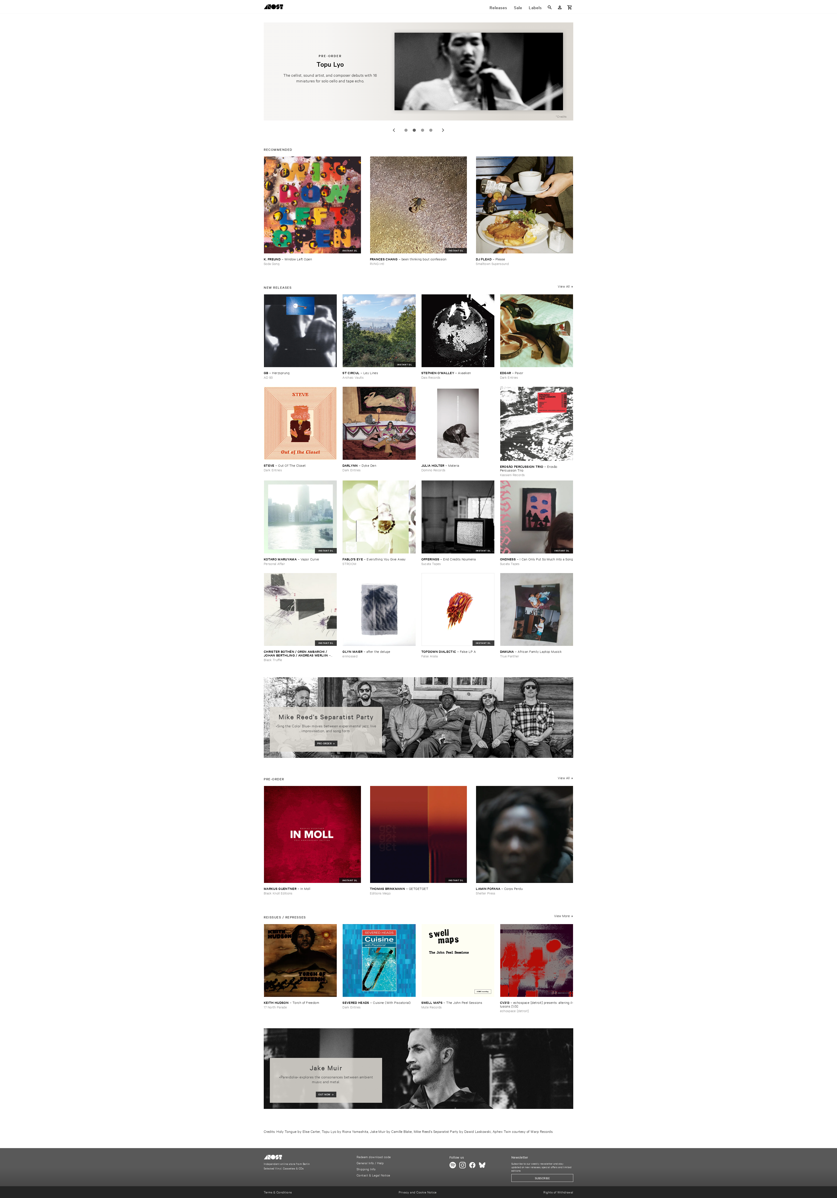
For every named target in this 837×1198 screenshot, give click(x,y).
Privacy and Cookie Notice (417, 1192)
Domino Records (433, 470)
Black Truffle (273, 660)
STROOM (349, 564)
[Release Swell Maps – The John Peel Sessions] (458, 960)
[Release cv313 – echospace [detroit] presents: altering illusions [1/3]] (536, 960)
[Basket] (569, 7)
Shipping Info (366, 1169)
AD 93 (268, 377)
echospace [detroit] (514, 1011)
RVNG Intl (377, 263)
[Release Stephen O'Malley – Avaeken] (458, 330)
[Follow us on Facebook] (472, 1165)
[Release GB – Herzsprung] (300, 330)
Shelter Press (485, 893)
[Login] (559, 7)
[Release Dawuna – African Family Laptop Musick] (536, 609)
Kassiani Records (512, 475)
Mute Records (431, 1007)
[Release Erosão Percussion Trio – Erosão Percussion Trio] (536, 424)
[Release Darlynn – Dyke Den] (379, 423)
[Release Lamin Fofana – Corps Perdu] (524, 834)
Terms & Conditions (278, 1192)
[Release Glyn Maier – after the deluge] (379, 609)
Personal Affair (274, 564)
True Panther (509, 656)
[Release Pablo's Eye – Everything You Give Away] (379, 516)
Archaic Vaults (353, 377)
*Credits (561, 116)
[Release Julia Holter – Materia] (458, 423)
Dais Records (431, 377)
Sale (518, 7)
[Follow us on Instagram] (462, 1165)
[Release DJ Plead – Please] (524, 205)
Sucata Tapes (431, 564)
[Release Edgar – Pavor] (536, 330)
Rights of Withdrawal (558, 1192)
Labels (535, 7)
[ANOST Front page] (275, 7)
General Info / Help (370, 1163)
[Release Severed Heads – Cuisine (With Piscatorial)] (379, 960)
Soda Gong (271, 263)
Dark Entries (509, 377)
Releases (498, 7)
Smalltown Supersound (492, 263)
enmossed (349, 656)
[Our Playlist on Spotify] (452, 1165)
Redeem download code (374, 1157)
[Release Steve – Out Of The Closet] (300, 423)
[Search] (549, 7)
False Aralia (429, 656)
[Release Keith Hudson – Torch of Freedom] (300, 960)
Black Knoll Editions (278, 893)
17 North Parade (275, 1007)
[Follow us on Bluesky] (482, 1165)
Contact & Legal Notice (373, 1175)
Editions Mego (380, 893)
